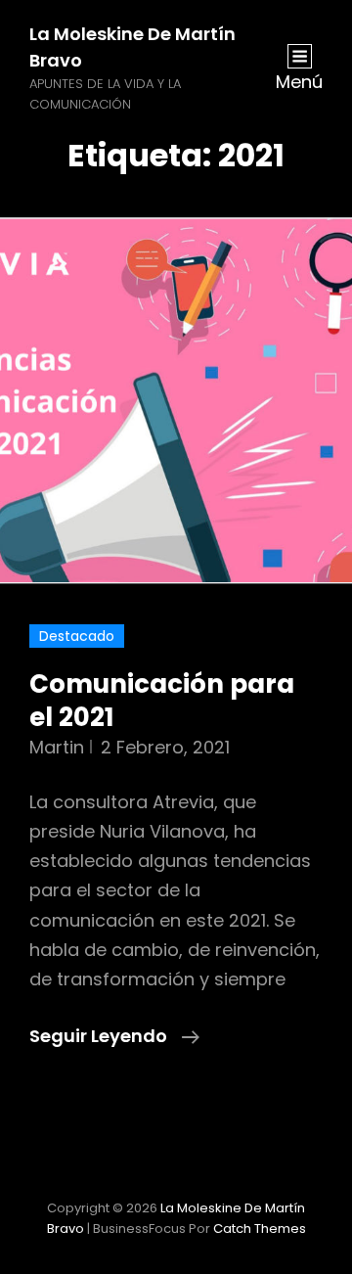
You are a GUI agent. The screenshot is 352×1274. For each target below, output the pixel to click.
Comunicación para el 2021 (161, 700)
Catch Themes (259, 1228)
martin (56, 747)
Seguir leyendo (114, 1037)
